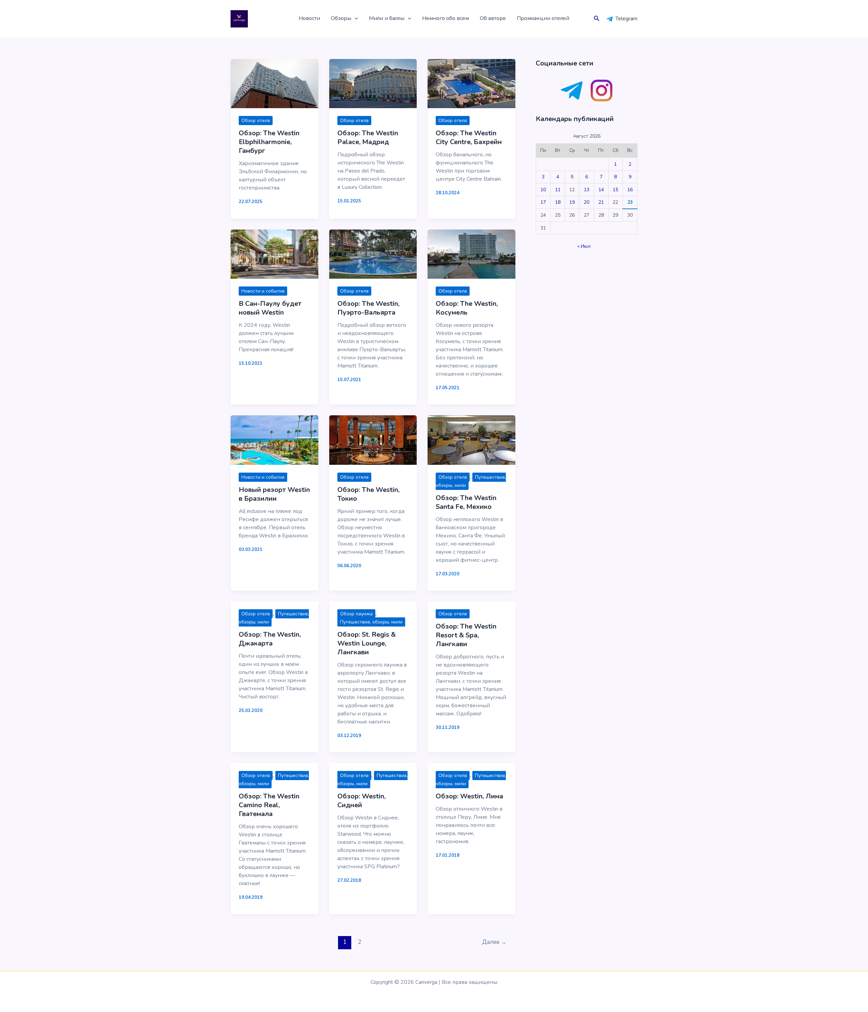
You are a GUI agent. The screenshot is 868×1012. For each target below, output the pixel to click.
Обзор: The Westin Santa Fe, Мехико (466, 502)
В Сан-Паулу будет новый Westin (270, 308)
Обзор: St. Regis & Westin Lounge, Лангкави (366, 643)
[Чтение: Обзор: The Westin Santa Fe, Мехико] (471, 439)
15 (615, 189)
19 (572, 202)
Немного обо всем (445, 18)
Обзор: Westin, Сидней (361, 801)
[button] (354, 18)
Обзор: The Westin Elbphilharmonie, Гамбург (269, 141)
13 (586, 189)
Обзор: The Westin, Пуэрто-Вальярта (368, 308)
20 (586, 202)
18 (557, 202)
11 (557, 189)
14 (601, 189)
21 (601, 202)
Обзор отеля (255, 120)
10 (543, 189)
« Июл (584, 246)
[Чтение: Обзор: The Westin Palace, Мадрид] (373, 83)
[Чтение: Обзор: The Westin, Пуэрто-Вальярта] (373, 253)
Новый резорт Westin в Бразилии (274, 494)
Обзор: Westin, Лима (469, 796)
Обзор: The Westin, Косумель (467, 308)
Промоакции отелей (543, 18)
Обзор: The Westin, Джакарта (270, 639)
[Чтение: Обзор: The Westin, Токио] (373, 439)
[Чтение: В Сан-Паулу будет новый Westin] (274, 253)
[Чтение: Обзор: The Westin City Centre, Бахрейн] (471, 83)
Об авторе (493, 18)
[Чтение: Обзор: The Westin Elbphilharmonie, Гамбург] (274, 83)
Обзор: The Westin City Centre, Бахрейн (469, 137)
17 (543, 202)
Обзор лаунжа (356, 614)
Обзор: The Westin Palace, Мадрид (367, 137)
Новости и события (262, 291)
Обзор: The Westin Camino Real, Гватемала (269, 805)
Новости (309, 18)
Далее (494, 942)
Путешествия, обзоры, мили (371, 622)
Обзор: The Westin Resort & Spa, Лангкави (466, 635)
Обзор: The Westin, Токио (368, 494)
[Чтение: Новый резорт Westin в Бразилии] (274, 439)
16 (630, 189)
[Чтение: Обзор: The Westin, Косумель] (471, 253)
